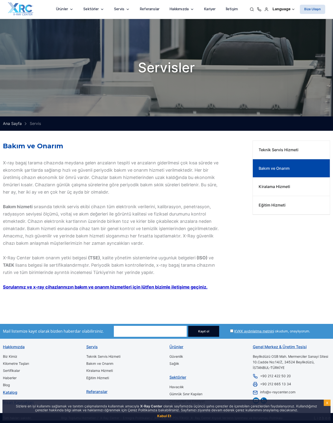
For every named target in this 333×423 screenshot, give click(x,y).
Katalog (10, 392)
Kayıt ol (203, 331)
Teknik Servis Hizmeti (278, 149)
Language (282, 9)
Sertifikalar (11, 370)
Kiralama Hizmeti (274, 186)
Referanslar (149, 9)
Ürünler (176, 346)
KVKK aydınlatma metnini (254, 331)
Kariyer (209, 9)
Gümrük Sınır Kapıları (185, 394)
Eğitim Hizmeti (272, 205)
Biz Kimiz (10, 356)
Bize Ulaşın (312, 9)
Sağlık (174, 363)
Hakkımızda (14, 346)
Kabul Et (164, 416)
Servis (92, 346)
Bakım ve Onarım (274, 168)
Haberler (10, 378)
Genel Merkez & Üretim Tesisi (280, 346)
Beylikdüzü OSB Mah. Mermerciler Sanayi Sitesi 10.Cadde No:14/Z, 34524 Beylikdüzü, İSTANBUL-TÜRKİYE (290, 362)
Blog (6, 385)
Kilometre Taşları (16, 363)
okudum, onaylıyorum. (272, 331)
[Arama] (252, 9)
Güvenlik (176, 356)
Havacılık (176, 387)
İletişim (232, 9)
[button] (64, 9)
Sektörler (177, 377)
